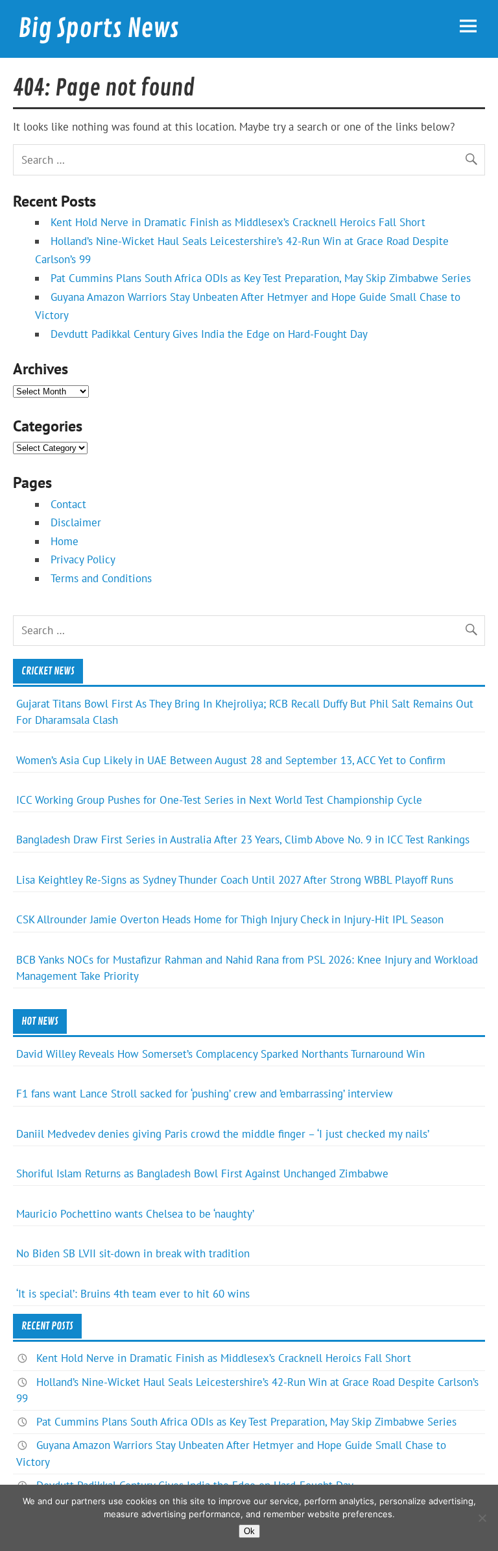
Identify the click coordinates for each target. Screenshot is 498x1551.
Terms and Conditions (101, 578)
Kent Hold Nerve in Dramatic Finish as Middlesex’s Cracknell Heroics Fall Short (238, 222)
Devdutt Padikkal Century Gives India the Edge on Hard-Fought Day (209, 334)
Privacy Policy (83, 559)
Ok (249, 1531)
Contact (68, 504)
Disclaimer (76, 522)
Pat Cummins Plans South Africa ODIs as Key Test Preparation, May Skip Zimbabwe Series (261, 278)
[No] (481, 1517)
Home (64, 541)
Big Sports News (98, 28)
